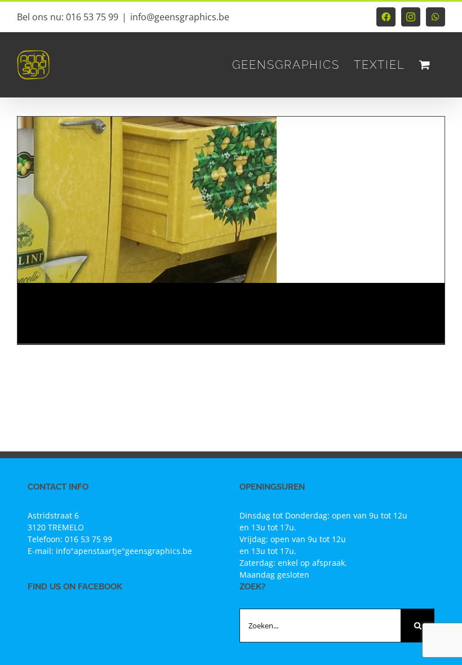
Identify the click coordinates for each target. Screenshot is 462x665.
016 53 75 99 (88, 539)
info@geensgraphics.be (179, 17)
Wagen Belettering (71, 317)
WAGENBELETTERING (98, 303)
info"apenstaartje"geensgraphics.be (124, 551)
